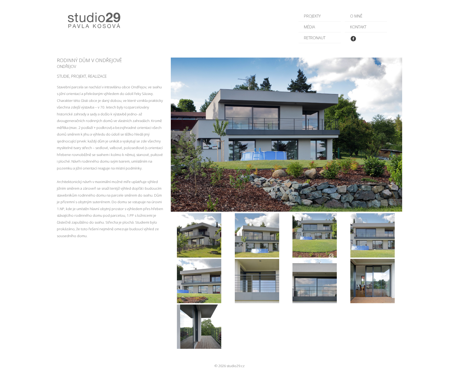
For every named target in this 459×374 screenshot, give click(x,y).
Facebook (355, 39)
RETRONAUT (314, 37)
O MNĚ (356, 16)
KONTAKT (358, 26)
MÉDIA (309, 26)
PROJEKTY (312, 16)
